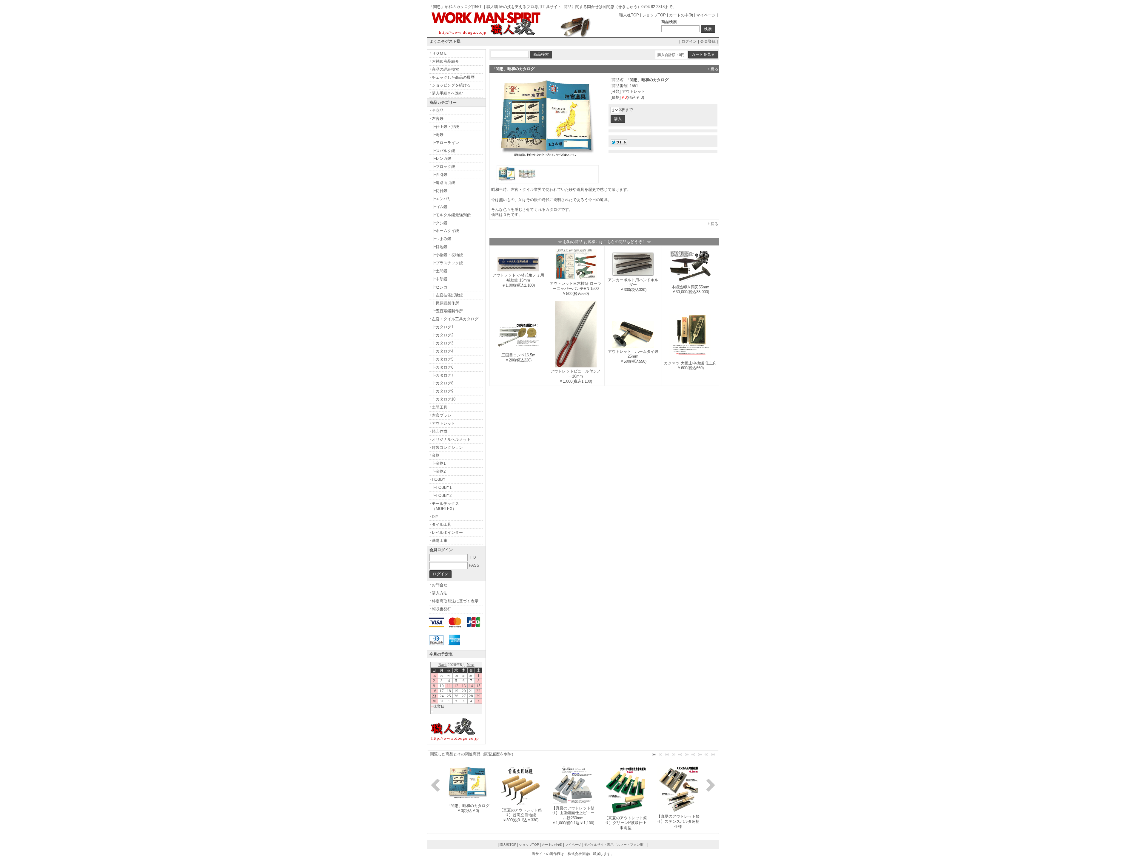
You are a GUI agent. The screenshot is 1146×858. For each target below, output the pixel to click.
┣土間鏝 (439, 271)
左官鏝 (437, 118)
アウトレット (633, 91)
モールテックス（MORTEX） (445, 506)
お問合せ (439, 585)
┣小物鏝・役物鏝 (447, 255)
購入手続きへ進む (447, 93)
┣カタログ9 (442, 391)
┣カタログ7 (442, 375)
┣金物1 (439, 463)
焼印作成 (439, 431)
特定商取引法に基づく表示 (455, 601)
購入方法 (439, 593)
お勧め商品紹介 (445, 61)
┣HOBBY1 (442, 487)
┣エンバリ (441, 199)
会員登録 (708, 41)
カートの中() (681, 15)
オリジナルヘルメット (451, 439)
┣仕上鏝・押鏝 (445, 126)
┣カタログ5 (442, 359)
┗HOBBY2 (442, 495)
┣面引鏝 (439, 174)
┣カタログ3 (442, 343)
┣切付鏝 (439, 190)
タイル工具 (441, 524)
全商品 (437, 110)
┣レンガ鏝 (441, 158)
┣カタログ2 (442, 335)
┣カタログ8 (442, 383)
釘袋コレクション (447, 447)
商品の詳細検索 (445, 69)
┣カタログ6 (442, 367)
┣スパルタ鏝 (443, 151)
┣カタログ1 (442, 327)
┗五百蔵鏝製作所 (447, 311)
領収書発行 (441, 609)
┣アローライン (445, 142)
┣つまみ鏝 (441, 238)
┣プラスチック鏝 (447, 263)
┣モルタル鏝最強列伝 (451, 215)
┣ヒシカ (439, 287)
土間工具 (439, 407)
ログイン (689, 41)
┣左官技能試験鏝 (447, 295)
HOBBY (439, 479)
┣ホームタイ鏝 (445, 230)
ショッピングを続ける (451, 85)
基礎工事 (439, 540)
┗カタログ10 (443, 399)
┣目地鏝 (439, 247)
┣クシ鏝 (439, 223)
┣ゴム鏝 (439, 207)
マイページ (706, 15)
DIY (435, 516)
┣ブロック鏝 (443, 166)
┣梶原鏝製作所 (445, 303)
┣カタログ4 (442, 351)
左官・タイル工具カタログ (455, 319)
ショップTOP (654, 15)
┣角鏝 (437, 134)
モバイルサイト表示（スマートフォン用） (615, 844)
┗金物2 (439, 471)
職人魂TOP (629, 15)
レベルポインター (447, 532)
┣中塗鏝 (439, 279)
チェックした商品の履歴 (453, 77)
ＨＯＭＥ (439, 53)
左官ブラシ (441, 415)
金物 (436, 455)
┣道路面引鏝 (443, 182)
